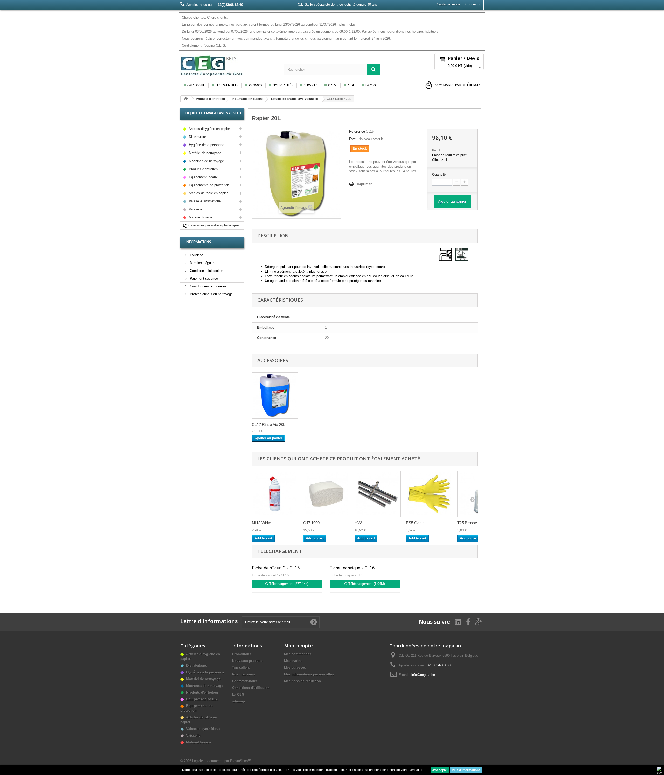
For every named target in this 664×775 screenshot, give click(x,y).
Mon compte (298, 645)
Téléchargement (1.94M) (366, 584)
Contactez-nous (448, 4)
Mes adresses (295, 667)
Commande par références (457, 85)
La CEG (370, 85)
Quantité (439, 174)
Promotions (241, 654)
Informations (198, 242)
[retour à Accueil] (186, 99)
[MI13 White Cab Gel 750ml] (275, 494)
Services (310, 85)
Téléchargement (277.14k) (288, 584)
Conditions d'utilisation (206, 271)
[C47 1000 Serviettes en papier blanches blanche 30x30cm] (326, 494)
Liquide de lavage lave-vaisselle (294, 99)
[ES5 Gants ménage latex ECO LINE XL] (429, 494)
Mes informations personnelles (309, 674)
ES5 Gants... (417, 523)
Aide (351, 85)
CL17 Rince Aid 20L (268, 424)
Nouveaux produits (247, 661)
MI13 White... (263, 523)
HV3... (360, 523)
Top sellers (241, 667)
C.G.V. (332, 85)
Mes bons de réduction (302, 681)
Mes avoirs (292, 661)
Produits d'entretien (210, 99)
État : (353, 139)
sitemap (238, 701)
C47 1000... (313, 523)
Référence (357, 131)
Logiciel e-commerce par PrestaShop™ (221, 761)
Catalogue (196, 85)
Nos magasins (243, 674)
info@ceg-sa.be (423, 675)
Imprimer (364, 184)
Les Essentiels (227, 85)
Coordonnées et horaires (207, 286)
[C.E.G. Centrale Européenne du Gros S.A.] (228, 65)
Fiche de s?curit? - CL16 (276, 567)
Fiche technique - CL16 (352, 567)
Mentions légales (202, 263)
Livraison (196, 255)
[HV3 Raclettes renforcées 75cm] (378, 494)
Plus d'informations (466, 770)
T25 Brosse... (468, 523)
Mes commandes (297, 654)
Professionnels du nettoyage (211, 294)
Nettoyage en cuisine (248, 99)
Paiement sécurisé (203, 278)
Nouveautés (283, 85)
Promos (255, 85)
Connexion (473, 4)
